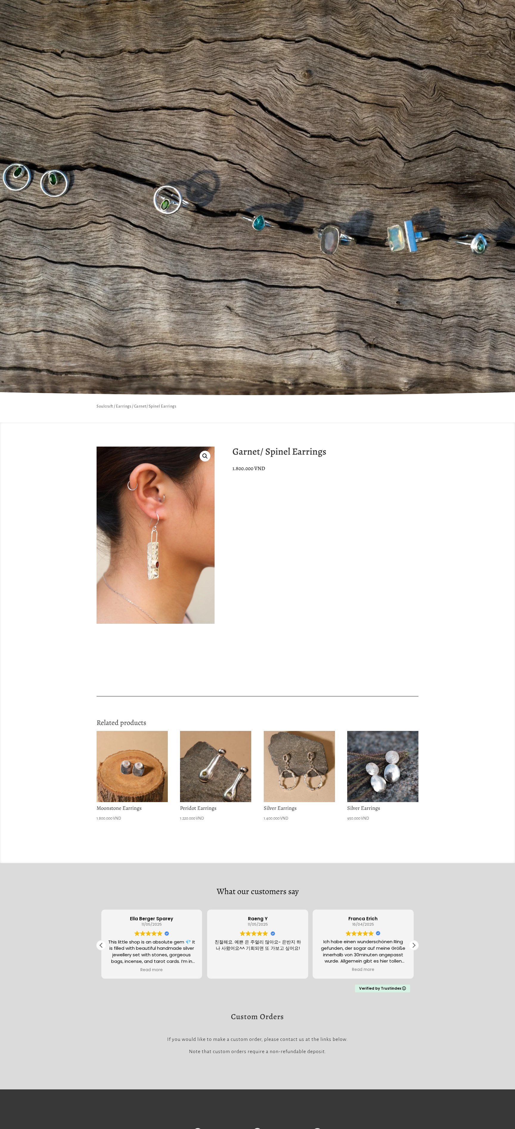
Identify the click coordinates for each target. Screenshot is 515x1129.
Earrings (123, 406)
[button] (205, 456)
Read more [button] (152, 970)
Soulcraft (105, 406)
